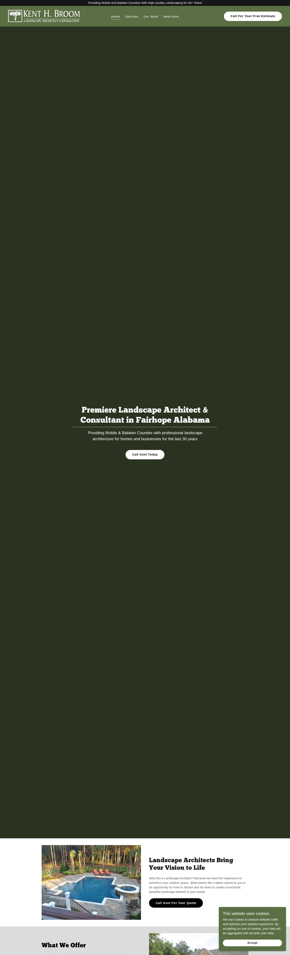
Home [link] (115, 16)
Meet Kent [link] (171, 16)
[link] (44, 16)
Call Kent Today (145, 454)
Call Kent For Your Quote (176, 903)
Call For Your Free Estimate (253, 16)
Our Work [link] (151, 16)
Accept (252, 942)
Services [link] (131, 16)
